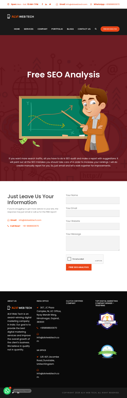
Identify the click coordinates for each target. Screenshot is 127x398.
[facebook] (42, 4)
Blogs (70, 29)
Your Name (72, 195)
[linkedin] (46, 4)
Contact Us (84, 29)
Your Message (73, 234)
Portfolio (57, 29)
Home (17, 29)
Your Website (73, 221)
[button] (7, 391)
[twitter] (50, 4)
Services (28, 29)
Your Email (71, 208)
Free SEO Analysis (110, 29)
